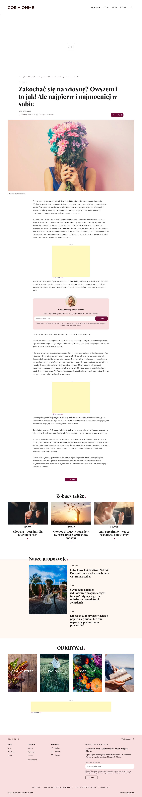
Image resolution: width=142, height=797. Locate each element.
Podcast (106, 7)
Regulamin (36, 787)
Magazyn (94, 7)
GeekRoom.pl (130, 792)
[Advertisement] (71, 261)
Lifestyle (30, 77)
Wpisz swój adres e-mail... (93, 762)
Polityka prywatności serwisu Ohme (57, 787)
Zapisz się (101, 319)
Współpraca (11, 752)
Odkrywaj (31, 745)
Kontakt (123, 7)
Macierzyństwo (32, 759)
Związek (30, 755)
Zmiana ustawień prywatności (85, 787)
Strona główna (23, 77)
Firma (10, 745)
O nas (114, 7)
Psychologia (31, 752)
